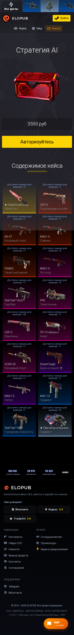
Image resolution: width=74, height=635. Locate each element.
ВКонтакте (21, 509)
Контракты (15, 536)
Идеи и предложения (54, 549)
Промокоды (48, 543)
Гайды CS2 (15, 543)
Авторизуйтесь (37, 142)
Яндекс (55, 509)
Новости (14, 549)
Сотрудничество (51, 536)
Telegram (14, 586)
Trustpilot (22, 518)
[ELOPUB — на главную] (6, 18)
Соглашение (16, 567)
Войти (64, 18)
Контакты (15, 561)
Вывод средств (18, 555)
